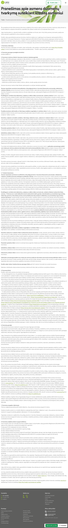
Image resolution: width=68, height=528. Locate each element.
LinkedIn (24, 497)
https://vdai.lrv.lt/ (42, 475)
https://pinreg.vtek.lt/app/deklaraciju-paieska (33, 308)
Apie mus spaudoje (49, 502)
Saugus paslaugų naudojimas (6, 511)
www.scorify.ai (9, 383)
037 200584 (6, 495)
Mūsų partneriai (26, 517)
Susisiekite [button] (63, 525)
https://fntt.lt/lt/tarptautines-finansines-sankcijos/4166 (24, 300)
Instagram (27, 497)
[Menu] (65, 3)
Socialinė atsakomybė (49, 500)
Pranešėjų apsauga (4, 523)
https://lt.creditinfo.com (21, 385)
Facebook (23, 495)
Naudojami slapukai (27, 512)
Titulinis (3, 20)
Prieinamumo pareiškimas (28, 521)
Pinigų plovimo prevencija (28, 516)
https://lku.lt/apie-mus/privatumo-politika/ (29, 482)
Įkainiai (2, 512)
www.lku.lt (63, 480)
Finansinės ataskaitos (5, 516)
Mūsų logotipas (26, 519)
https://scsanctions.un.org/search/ (38, 304)
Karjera (46, 499)
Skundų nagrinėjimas (5, 517)
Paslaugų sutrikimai (4, 521)
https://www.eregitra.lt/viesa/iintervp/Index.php (44, 297)
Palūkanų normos (4, 514)
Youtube (26, 495)
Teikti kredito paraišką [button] (51, 525)
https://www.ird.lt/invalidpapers (35, 295)
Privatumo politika (26, 510)
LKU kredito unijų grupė (49, 495)
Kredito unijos (54, 2)
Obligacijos (47, 504)
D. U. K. (2, 519)
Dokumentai (25, 514)
